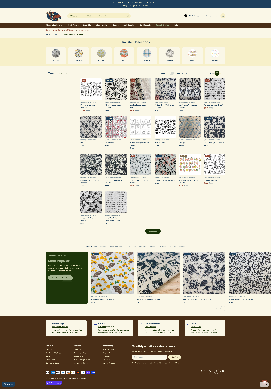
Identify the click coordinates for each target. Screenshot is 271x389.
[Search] (127, 16)
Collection (56, 34)
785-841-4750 (196, 327)
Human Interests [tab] (139, 247)
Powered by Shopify (79, 378)
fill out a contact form (60, 327)
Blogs (125, 6)
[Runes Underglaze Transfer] (214, 89)
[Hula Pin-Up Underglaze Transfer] (140, 164)
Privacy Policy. (174, 363)
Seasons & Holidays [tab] (177, 247)
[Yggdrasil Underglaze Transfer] (140, 89)
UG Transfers (70, 30)
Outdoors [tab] (152, 247)
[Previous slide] (216, 308)
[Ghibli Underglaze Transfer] (214, 127)
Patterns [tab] (163, 247)
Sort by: (180, 73)
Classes (145, 6)
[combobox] (99, 15)
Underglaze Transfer (88, 102)
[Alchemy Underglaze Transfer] (116, 89)
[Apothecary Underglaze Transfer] (190, 89)
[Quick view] (98, 83)
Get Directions (150, 327)
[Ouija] (91, 127)
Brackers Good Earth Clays (61, 378)
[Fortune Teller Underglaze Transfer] (165, 89)
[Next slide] (222, 308)
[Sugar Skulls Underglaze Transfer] (91, 164)
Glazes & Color (58, 30)
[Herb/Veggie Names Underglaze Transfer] (116, 202)
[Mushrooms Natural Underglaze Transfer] (204, 273)
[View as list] (222, 73)
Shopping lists (135, 6)
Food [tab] (128, 247)
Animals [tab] (103, 247)
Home (48, 30)
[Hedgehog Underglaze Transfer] (112, 273)
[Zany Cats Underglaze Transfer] (158, 273)
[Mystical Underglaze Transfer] (91, 89)
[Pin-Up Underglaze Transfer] (165, 164)
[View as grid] (217, 73)
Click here (102, 327)
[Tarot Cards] (116, 127)
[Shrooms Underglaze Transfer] (91, 202)
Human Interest (83, 30)
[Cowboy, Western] (214, 164)
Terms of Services (160, 363)
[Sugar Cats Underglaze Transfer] (116, 164)
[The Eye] (190, 127)
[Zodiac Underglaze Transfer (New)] (140, 127)
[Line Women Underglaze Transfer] (190, 164)
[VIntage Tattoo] (165, 127)
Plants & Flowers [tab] (116, 247)
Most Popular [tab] (91, 247)
